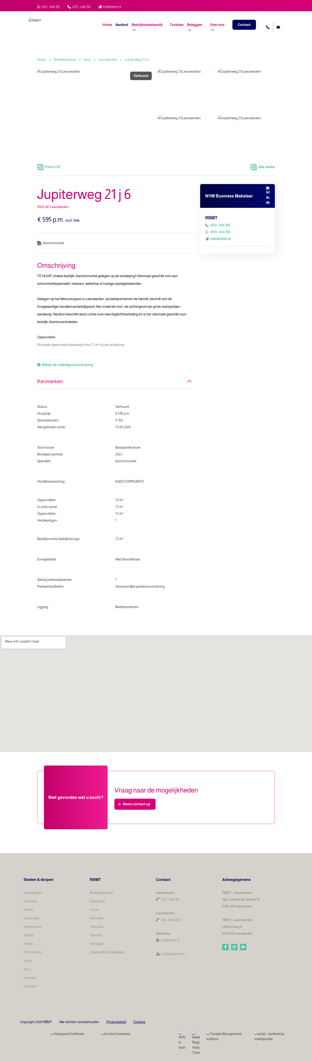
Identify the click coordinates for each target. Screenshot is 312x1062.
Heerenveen (33, 927)
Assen (28, 944)
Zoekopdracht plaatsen (107, 952)
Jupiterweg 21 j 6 (136, 59)
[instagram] (234, 947)
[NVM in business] (182, 1040)
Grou (27, 969)
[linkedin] (243, 947)
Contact (244, 25)
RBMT (95, 880)
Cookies (139, 1022)
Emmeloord (32, 952)
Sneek (28, 910)
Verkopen (97, 918)
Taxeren (96, 935)
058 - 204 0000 (171, 920)
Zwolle (29, 935)
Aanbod (121, 25)
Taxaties (177, 25)
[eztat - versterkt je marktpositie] (269, 1036)
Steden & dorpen (38, 880)
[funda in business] (136, 1036)
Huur (87, 59)
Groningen (31, 918)
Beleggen (97, 944)
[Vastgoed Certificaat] (72, 1036)
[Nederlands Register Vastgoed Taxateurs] (196, 1043)
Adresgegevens (236, 880)
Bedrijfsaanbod (65, 59)
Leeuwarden (107, 59)
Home (107, 25)
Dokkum (30, 986)
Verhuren (97, 927)
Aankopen (97, 901)
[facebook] (225, 947)
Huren (94, 910)
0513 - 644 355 (50, 7)
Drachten (31, 901)
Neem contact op (136, 804)
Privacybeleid (116, 1022)
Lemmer (30, 978)
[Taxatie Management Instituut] (227, 1036)
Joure (28, 961)
